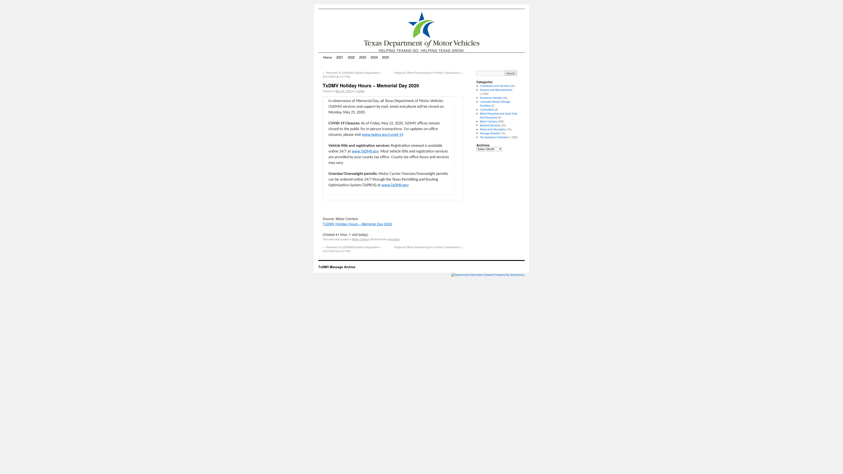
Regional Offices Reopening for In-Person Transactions (428, 72)
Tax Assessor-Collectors (494, 137)
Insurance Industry (491, 97)
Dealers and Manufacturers (496, 90)
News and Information (493, 129)
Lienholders (487, 109)
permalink (394, 239)
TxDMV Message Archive (336, 267)
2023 (362, 57)
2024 (374, 57)
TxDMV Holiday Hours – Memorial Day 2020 (357, 223)
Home (327, 57)
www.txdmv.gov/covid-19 (382, 135)
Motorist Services (490, 125)
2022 (351, 57)
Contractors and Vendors (495, 86)
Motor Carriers (360, 239)
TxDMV (360, 91)
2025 (385, 57)
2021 (339, 57)
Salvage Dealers (490, 133)
